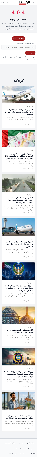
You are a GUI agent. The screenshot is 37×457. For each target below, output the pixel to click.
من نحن (21, 443)
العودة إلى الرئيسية (18, 38)
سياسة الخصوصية (10, 443)
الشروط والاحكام (29, 449)
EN (3, 2)
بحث (30, 53)
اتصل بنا (19, 449)
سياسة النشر (30, 443)
